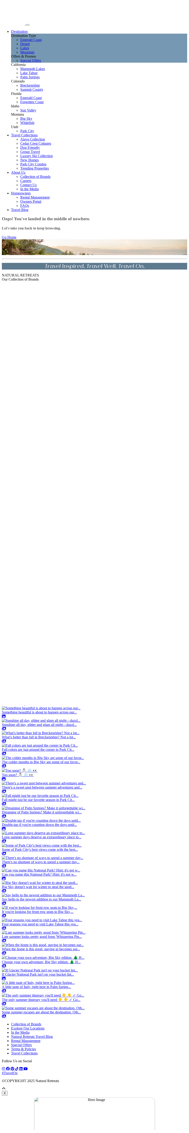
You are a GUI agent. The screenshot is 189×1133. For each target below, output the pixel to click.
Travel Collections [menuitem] (24, 135)
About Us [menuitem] (18, 172)
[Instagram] (4, 1069)
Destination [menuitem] (19, 31)
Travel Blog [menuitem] (19, 210)
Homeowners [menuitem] (21, 193)
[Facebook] (8, 1069)
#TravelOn (10, 1073)
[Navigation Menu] (28, 25)
